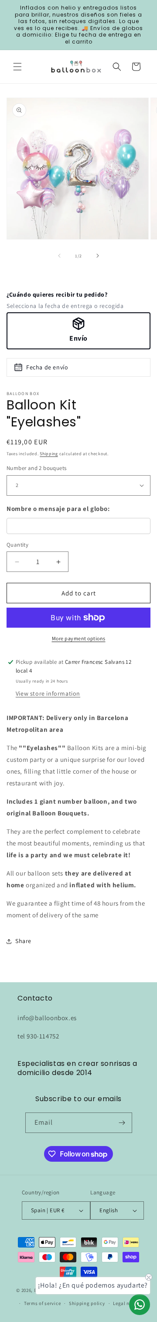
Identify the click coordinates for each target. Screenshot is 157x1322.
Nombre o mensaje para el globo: (58, 508)
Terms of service (42, 1303)
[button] (17, 66)
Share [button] (23, 941)
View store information (48, 693)
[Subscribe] (122, 1122)
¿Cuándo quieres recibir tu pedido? (57, 294)
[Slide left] (59, 255)
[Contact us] (139, 1304)
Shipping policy (87, 1303)
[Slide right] (97, 255)
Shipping (49, 453)
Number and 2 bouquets (36, 468)
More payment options (79, 638)
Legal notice (127, 1303)
